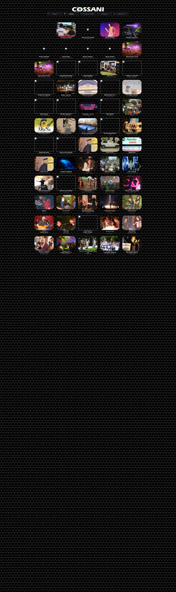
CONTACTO (121, 14)
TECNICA (104, 14)
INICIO (55, 14)
